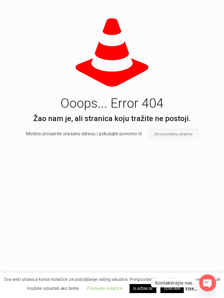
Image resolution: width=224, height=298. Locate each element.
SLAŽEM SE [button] (143, 288)
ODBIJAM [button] (172, 288)
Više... (191, 288)
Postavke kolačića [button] (104, 288)
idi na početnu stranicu (173, 134)
